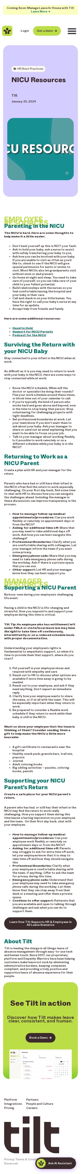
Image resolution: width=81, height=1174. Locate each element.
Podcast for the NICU (29, 335)
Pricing (9, 1108)
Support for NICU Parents (32, 331)
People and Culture (39, 1104)
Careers (32, 1108)
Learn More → (40, 11)
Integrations (13, 1104)
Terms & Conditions (29, 1159)
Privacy (9, 1159)
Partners (32, 1099)
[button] (72, 31)
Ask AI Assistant (60, 1163)
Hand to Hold (22, 328)
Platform (10, 1099)
